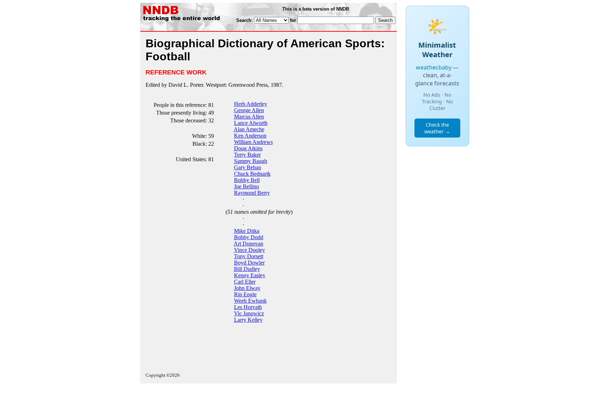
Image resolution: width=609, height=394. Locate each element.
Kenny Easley (249, 275)
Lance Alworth (250, 123)
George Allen (249, 110)
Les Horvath (248, 307)
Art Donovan (248, 244)
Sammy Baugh (250, 161)
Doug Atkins (248, 148)
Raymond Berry (252, 193)
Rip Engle (245, 294)
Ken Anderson (250, 136)
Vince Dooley (249, 250)
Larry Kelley (248, 320)
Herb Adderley (250, 104)
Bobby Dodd (248, 237)
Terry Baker (247, 155)
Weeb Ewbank (250, 301)
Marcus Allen (249, 117)
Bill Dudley (247, 269)
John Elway (247, 288)
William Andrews (253, 142)
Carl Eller (245, 282)
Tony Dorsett (248, 256)
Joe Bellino (246, 186)
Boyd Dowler (249, 263)
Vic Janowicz (249, 313)
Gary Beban (247, 167)
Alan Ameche (249, 129)
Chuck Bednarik (252, 174)
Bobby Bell (247, 180)
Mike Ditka (246, 231)
